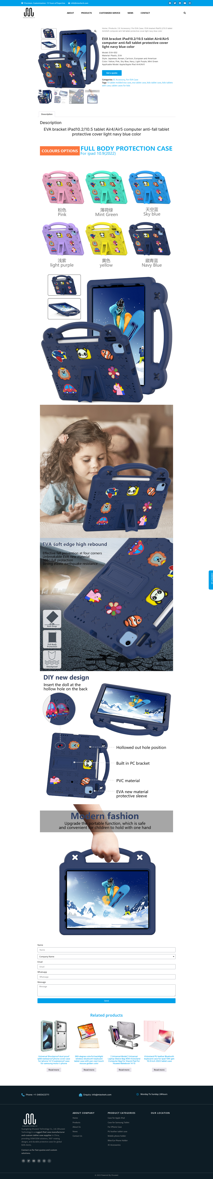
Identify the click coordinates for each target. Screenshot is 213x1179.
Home (104, 28)
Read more (54, 1070)
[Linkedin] (180, 3)
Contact (145, 13)
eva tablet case (139, 82)
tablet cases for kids (121, 85)
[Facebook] (170, 3)
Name (40, 945)
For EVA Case (137, 28)
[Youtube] (185, 3)
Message (41, 982)
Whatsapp (42, 972)
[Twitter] (175, 3)
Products (86, 13)
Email (40, 962)
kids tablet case (154, 82)
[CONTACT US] (211, 586)
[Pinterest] (44, 1161)
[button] (185, 13)
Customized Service (109, 13)
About (70, 13)
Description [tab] (47, 114)
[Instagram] (190, 3)
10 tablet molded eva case (119, 82)
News (130, 13)
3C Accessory (124, 28)
